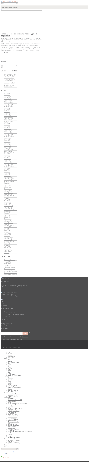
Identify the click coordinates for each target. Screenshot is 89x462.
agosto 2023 (7, 138)
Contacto (6, 446)
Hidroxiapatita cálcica (13, 411)
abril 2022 (7, 157)
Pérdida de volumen (13, 362)
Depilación (11, 386)
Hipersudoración (12, 385)
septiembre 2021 (9, 166)
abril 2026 (7, 97)
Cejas (9, 364)
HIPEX (9, 436)
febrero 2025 (7, 114)
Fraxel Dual (11, 406)
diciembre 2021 (8, 163)
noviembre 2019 (8, 193)
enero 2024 (7, 131)
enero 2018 (7, 220)
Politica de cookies (9, 312)
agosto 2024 (7, 122)
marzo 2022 (7, 159)
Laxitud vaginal (12, 391)
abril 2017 (7, 232)
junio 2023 (7, 140)
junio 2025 (7, 109)
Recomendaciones (9, 269)
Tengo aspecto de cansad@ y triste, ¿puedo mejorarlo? (19, 35)
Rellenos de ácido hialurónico (16, 408)
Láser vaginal (11, 428)
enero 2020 (7, 190)
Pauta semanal (12, 426)
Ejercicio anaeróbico (13, 425)
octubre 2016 (8, 240)
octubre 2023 (8, 135)
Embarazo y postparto (14, 440)
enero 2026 (7, 101)
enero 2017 (7, 236)
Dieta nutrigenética (13, 419)
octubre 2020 (8, 180)
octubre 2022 (8, 151)
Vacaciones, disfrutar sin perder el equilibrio (10, 75)
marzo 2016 (7, 246)
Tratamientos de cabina (14, 375)
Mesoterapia (11, 398)
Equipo (10, 353)
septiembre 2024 (9, 121)
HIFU (9, 435)
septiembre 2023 (9, 136)
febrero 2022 (8, 160)
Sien (9, 372)
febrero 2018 (7, 219)
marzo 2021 (7, 173)
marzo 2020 (7, 187)
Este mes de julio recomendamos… (9, 77)
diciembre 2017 (8, 221)
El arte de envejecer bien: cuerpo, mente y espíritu (10, 83)
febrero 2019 (7, 203)
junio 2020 (7, 183)
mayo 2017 (7, 230)
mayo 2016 (7, 243)
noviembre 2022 (8, 149)
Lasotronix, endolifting (14, 437)
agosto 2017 (7, 227)
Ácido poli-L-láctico (13, 429)
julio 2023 (7, 139)
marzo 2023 (7, 144)
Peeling (10, 402)
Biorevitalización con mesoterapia (17, 403)
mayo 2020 (7, 185)
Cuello (9, 373)
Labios (9, 370)
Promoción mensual (10, 267)
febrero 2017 (7, 234)
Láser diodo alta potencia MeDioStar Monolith (20, 431)
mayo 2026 (7, 96)
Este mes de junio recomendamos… (9, 86)
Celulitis (10, 379)
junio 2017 (7, 229)
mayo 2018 (7, 215)
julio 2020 (7, 182)
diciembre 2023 (8, 133)
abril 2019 (7, 200)
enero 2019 (7, 204)
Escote (9, 383)
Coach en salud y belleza (15, 444)
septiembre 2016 (9, 241)
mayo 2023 (7, 142)
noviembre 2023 (8, 134)
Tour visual (11, 357)
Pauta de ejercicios (13, 396)
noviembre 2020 (9, 178)
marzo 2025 (7, 113)
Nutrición (6, 266)
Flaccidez (10, 363)
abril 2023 (7, 143)
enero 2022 (7, 161)
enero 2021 (7, 176)
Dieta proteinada (12, 417)
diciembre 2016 (8, 237)
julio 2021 (7, 168)
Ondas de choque (13, 414)
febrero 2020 (8, 189)
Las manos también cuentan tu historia (9, 80)
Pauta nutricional (12, 395)
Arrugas (10, 361)
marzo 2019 (7, 202)
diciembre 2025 (8, 102)
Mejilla (9, 369)
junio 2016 (7, 242)
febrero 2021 (7, 174)
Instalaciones (11, 356)
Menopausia (7, 265)
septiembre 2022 (9, 152)
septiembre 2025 (9, 106)
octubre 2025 (8, 105)
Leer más (5, 52)
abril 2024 (7, 127)
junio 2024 (7, 125)
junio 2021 (7, 169)
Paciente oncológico (13, 442)
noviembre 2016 (8, 238)
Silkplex (10, 433)
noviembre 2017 (8, 223)
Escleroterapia (12, 420)
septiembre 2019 (9, 195)
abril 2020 (7, 186)
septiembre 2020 (9, 181)
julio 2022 (7, 153)
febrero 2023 (8, 146)
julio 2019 (7, 196)
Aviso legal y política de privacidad (14, 314)
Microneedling (12, 401)
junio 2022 (7, 155)
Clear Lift (10, 407)
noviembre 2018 (8, 207)
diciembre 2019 (8, 191)
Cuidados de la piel (9, 260)
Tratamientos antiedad (10, 273)
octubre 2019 (8, 194)
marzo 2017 (7, 233)
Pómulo (10, 368)
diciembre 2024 (8, 117)
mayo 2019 (7, 199)
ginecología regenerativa (7, 263)
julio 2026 (7, 93)
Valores (10, 355)
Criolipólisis (11, 430)
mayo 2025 (7, 110)
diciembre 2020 (8, 177)
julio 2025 (7, 108)
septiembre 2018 (9, 210)
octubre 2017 (8, 224)
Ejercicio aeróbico (13, 424)
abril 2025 (7, 112)
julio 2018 (7, 212)
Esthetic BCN (19, 38)
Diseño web (16, 347)
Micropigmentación (13, 422)
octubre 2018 (8, 208)
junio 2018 (7, 213)
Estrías (9, 384)
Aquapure (10, 434)
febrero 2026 (8, 100)
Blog (2, 7)
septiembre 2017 (9, 225)
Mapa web (7, 316)
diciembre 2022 (8, 148)
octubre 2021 (8, 165)
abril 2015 (7, 253)
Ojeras (9, 366)
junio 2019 (7, 198)
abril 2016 (7, 245)
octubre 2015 (8, 251)
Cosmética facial (12, 374)
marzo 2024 (7, 129)
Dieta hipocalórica (13, 415)
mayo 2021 (7, 170)
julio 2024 (7, 123)
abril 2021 (7, 172)
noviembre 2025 (8, 104)
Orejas (9, 367)
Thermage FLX (12, 409)
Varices (10, 389)
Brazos (10, 380)
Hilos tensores (12, 412)
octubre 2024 (8, 119)
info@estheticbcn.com (7, 323)
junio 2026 (7, 95)
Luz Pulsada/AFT (12, 405)
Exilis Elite (10, 423)
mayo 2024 (7, 126)
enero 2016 (7, 249)
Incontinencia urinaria (13, 390)
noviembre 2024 (8, 118)
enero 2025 (7, 116)
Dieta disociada (12, 418)
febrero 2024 (8, 130)
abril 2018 (7, 216)
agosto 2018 (7, 211)
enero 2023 (7, 147)
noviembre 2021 (8, 164)
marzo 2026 (7, 99)
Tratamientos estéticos (12, 39)
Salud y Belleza (27, 38)
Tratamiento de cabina (10, 271)
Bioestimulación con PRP (15, 400)
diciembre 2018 (8, 206)
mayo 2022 (7, 156)
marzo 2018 (7, 217)
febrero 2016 (7, 247)
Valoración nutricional (14, 394)
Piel (9, 359)
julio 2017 (6, 228)
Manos (9, 381)
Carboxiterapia (12, 413)
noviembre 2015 (8, 250)
